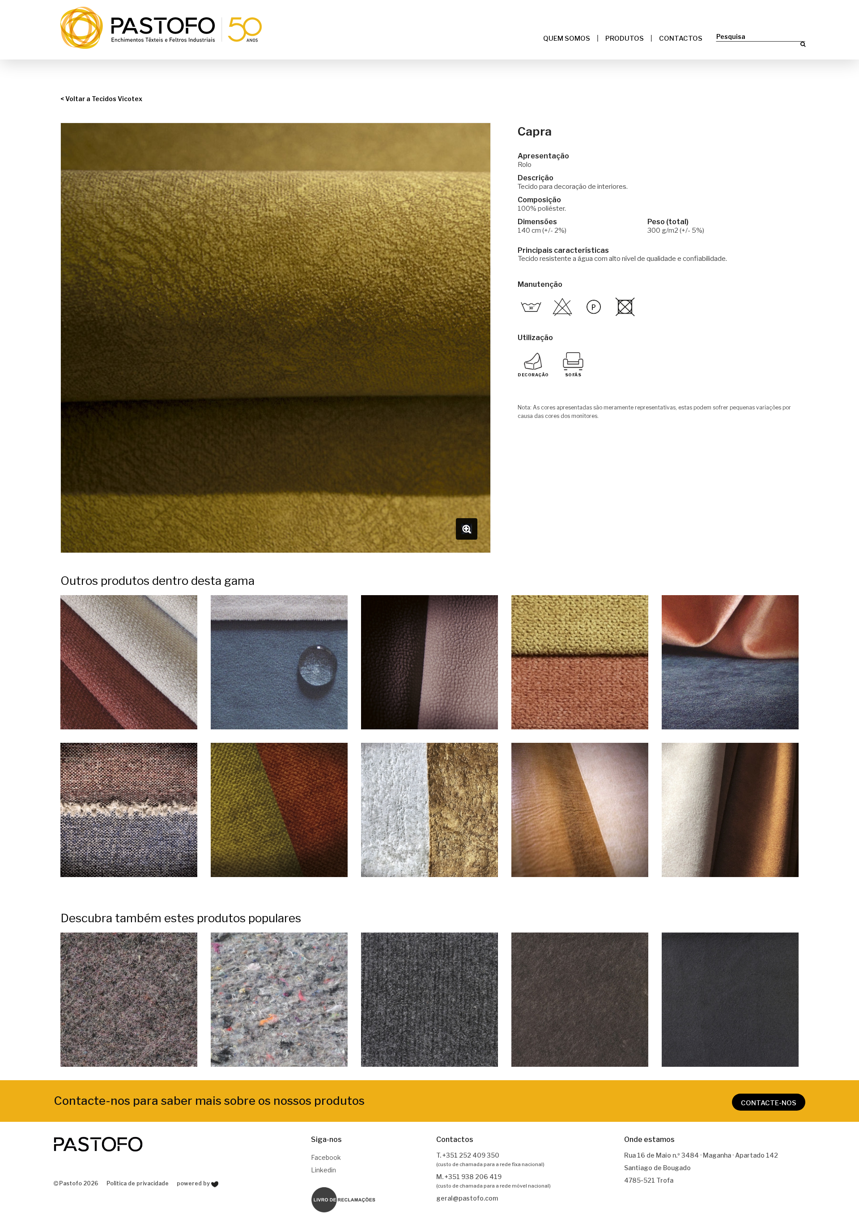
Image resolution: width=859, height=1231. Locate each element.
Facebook (326, 1157)
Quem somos (566, 38)
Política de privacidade (137, 1183)
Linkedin (323, 1170)
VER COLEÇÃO (129, 1001)
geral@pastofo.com (467, 1198)
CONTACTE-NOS (768, 1103)
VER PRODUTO (129, 663)
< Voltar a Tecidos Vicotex (101, 98)
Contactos (680, 38)
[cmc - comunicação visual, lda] (214, 1184)
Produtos (624, 38)
